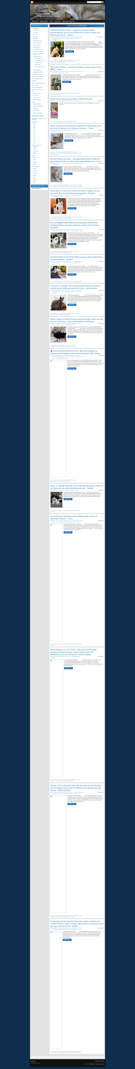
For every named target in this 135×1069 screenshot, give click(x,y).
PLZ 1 (34, 125)
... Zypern (59, 39)
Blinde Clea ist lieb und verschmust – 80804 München (71, 99)
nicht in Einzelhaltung (62, 60)
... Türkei (59, 131)
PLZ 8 (34, 140)
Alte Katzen (34, 80)
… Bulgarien (34, 162)
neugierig (59, 62)
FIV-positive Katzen (37, 49)
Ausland (33, 155)
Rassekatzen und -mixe (37, 89)
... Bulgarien (67, 196)
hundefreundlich (71, 60)
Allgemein (35, 38)
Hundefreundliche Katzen (37, 87)
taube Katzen (37, 64)
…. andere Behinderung (37, 74)
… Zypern (34, 181)
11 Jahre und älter (37, 99)
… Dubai (33, 164)
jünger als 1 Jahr (36, 93)
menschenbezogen (53, 62)
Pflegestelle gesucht (37, 40)
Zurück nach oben (99, 1061)
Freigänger (35, 108)
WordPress (92, 1064)
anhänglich (63, 62)
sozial (63, 61)
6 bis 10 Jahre (36, 97)
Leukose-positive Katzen (38, 51)
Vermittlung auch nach (36, 145)
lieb (67, 60)
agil (79, 216)
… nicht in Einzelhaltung (37, 113)
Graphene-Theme (100, 1064)
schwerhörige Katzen (39, 66)
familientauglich (55, 345)
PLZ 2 (34, 127)
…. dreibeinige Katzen (36, 69)
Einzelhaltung (36, 110)
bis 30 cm (35, 34)
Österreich (35, 146)
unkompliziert (55, 60)
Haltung (33, 102)
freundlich (73, 61)
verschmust (55, 61)
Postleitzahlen (35, 121)
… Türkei (34, 177)
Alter (33, 91)
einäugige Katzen (38, 62)
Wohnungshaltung (37, 104)
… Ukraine (34, 179)
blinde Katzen (38, 58)
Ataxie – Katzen (36, 45)
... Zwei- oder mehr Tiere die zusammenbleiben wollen (70, 262)
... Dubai (66, 72)
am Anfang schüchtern (76, 153)
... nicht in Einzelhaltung (74, 230)
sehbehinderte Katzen (39, 60)
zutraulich (59, 61)
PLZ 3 (34, 129)
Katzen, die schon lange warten (38, 76)
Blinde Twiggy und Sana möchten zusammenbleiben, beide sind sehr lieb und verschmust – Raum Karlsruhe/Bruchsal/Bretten (76, 320)
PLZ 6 (34, 136)
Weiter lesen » (69, 51)
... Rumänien (81, 230)
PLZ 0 (34, 123)
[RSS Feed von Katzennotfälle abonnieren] (32, 2)
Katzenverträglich (67, 61)
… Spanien (34, 175)
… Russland (34, 173)
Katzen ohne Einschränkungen (38, 83)
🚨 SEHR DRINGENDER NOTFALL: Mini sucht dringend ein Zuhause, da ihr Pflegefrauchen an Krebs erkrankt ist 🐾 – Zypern (75, 352)
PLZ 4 (34, 132)
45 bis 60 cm (36, 30)
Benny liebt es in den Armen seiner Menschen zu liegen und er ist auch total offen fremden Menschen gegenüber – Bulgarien (75, 192)
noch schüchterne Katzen (37, 78)
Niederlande (36, 151)
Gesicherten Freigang (37, 106)
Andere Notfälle (35, 85)
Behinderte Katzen (37, 56)
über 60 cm (35, 32)
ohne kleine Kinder (67, 153)
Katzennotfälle (42, 13)
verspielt (76, 60)
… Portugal (34, 168)
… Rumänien (34, 171)
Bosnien (35, 157)
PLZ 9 (34, 142)
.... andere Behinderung (76, 261)
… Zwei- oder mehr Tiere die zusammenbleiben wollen (38, 116)
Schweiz (35, 148)
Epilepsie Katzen (36, 47)
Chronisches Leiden (37, 42)
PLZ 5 (34, 134)
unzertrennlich (61, 345)
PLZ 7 (34, 138)
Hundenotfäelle (35, 28)
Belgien (35, 153)
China (34, 159)
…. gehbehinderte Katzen (37, 72)
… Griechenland (35, 166)
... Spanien (77, 490)
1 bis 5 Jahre (36, 95)
